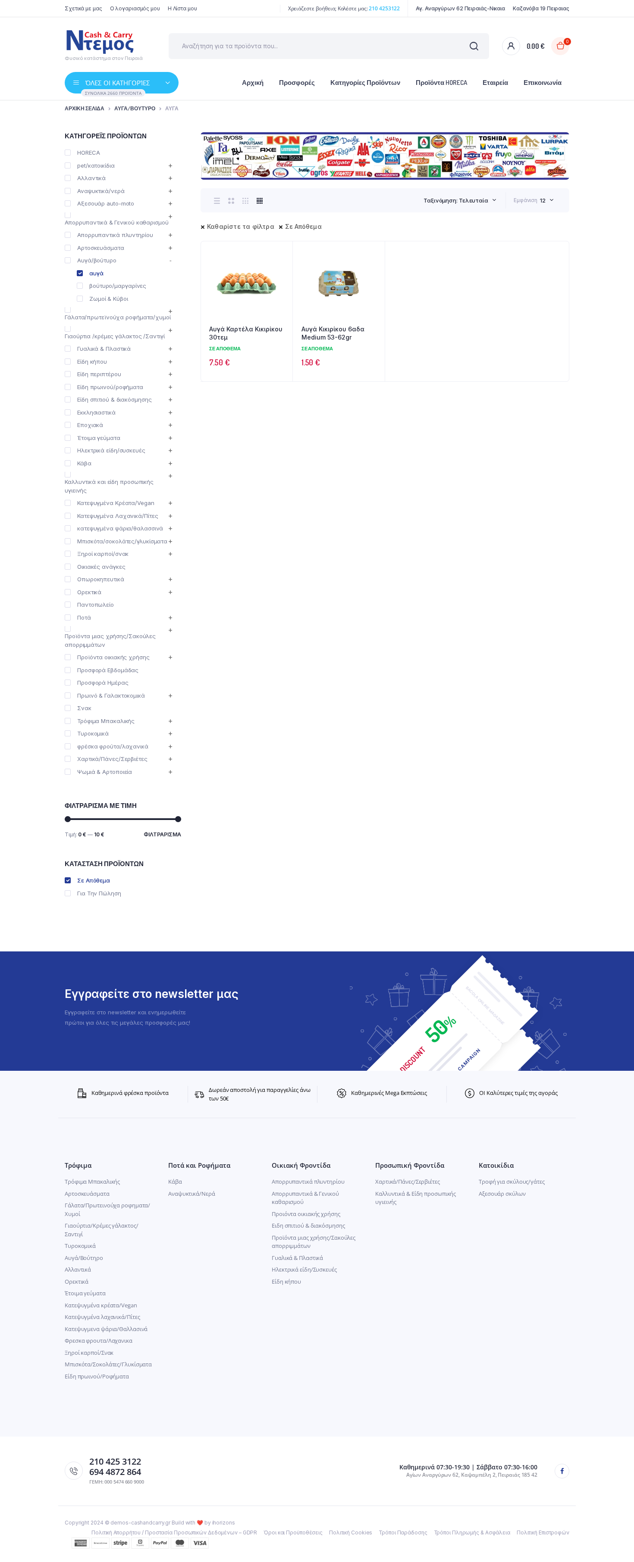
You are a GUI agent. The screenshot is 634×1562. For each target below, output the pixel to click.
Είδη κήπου (92, 361)
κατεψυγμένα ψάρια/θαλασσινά (120, 528)
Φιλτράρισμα (162, 834)
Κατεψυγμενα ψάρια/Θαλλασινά (106, 1329)
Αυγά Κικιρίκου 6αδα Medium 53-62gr (332, 333)
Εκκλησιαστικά (96, 412)
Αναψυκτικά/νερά (101, 190)
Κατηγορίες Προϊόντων (365, 82)
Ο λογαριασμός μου (135, 8)
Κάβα (84, 463)
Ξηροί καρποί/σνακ (103, 553)
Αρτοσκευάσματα (100, 247)
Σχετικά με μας (83, 8)
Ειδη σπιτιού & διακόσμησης (308, 1225)
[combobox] (460, 200)
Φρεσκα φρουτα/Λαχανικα (98, 1340)
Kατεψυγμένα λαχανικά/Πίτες (102, 1317)
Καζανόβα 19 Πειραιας (541, 8)
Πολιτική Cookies (350, 1532)
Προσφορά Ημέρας (103, 682)
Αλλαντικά (91, 178)
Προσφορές (297, 82)
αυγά (96, 273)
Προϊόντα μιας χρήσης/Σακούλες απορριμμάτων (110, 640)
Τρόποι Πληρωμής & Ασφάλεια (472, 1532)
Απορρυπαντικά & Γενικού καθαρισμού (117, 222)
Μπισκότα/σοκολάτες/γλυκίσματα (122, 541)
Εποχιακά (90, 424)
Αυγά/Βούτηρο (84, 1258)
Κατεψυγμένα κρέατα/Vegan (101, 1305)
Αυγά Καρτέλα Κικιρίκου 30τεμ (245, 333)
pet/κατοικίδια (96, 165)
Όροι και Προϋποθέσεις (293, 1532)
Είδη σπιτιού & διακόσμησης (114, 399)
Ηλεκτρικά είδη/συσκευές (111, 450)
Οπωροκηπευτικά (100, 579)
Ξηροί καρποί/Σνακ (89, 1352)
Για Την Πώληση (99, 893)
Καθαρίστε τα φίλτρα (240, 226)
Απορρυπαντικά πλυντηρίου (115, 234)
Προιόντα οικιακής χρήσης (306, 1214)
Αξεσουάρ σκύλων (502, 1193)
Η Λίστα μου (182, 8)
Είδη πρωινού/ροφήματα (110, 386)
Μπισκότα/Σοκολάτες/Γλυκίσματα (108, 1364)
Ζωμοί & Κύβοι (108, 298)
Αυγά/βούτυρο (134, 108)
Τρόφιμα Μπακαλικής (106, 720)
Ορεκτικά (89, 592)
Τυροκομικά (93, 733)
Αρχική (253, 82)
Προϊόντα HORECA (441, 82)
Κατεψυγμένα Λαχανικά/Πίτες (117, 515)
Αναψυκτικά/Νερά (191, 1193)
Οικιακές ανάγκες (101, 566)
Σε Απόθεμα (303, 226)
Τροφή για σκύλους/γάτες (512, 1181)
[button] (281, 275)
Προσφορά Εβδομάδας (107, 670)
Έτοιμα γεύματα (98, 437)
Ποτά (84, 617)
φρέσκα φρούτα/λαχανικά (112, 746)
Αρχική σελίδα (84, 108)
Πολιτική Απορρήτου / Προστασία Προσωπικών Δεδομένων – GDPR (174, 1532)
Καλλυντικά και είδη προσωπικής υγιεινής (109, 486)
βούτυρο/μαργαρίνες (117, 285)
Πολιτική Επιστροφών (543, 1532)
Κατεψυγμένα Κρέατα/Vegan (115, 502)
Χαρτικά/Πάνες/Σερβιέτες (112, 758)
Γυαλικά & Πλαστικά (104, 348)
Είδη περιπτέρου (99, 374)
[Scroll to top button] (614, 1542)
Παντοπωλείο (95, 604)
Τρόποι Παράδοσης (403, 1532)
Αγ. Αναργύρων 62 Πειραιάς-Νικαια (460, 8)
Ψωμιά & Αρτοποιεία (104, 771)
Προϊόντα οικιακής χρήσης (113, 657)
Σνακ (84, 708)
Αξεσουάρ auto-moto (105, 203)
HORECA (88, 152)
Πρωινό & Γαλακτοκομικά (111, 695)
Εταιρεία (495, 82)
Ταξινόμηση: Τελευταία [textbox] (456, 200)
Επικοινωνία (543, 82)
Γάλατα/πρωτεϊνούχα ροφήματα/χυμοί (118, 317)
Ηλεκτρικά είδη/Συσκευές (304, 1269)
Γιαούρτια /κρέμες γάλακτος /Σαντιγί (115, 336)
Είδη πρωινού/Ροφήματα (97, 1376)
